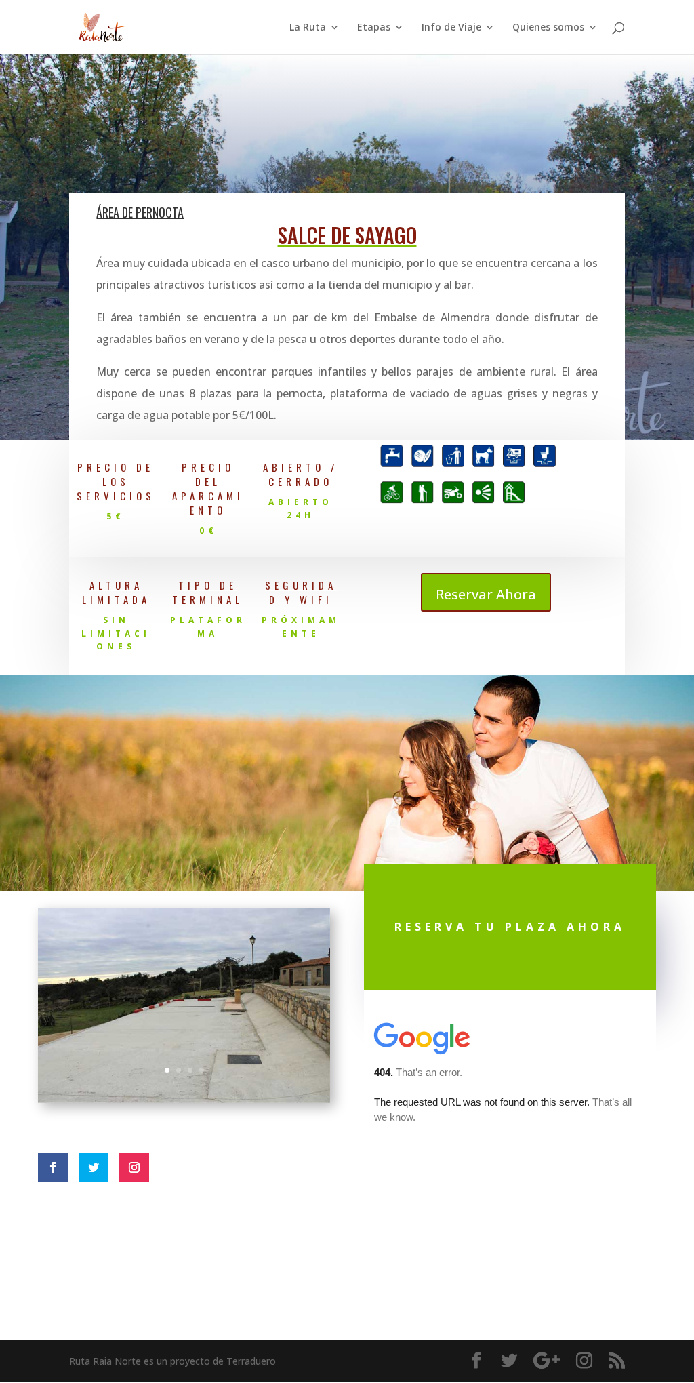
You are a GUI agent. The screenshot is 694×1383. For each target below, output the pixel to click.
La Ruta (307, 27)
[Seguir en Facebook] (53, 1167)
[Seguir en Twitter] (93, 1167)
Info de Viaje (451, 27)
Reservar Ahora (486, 594)
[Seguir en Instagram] (134, 1167)
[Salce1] (184, 1098)
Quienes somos (548, 27)
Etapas (373, 27)
